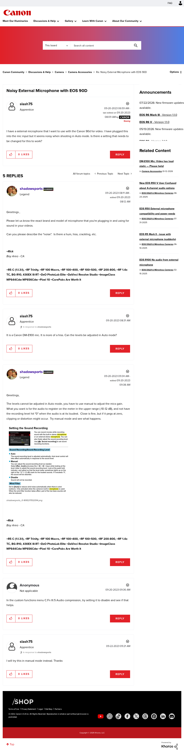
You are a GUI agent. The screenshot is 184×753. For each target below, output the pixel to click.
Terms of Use (13, 709)
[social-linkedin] (163, 716)
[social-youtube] (101, 716)
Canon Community (17, 13)
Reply (120, 155)
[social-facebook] (127, 716)
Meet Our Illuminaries (15, 21)
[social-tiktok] (118, 716)
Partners (58, 709)
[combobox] (105, 45)
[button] (11, 154)
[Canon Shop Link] (21, 701)
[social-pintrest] (154, 716)
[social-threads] (145, 716)
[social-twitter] (136, 716)
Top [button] (12, 744)
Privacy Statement (28, 709)
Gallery (69, 21)
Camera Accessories (80, 72)
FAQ (170, 3)
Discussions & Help (44, 21)
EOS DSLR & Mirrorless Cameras (157, 193)
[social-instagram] (109, 716)
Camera (59, 72)
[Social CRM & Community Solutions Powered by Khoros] (170, 745)
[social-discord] (172, 716)
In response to (37, 327)
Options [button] (174, 72)
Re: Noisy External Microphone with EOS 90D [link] (121, 72)
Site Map (48, 709)
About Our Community (125, 21)
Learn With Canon (92, 21)
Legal (40, 709)
